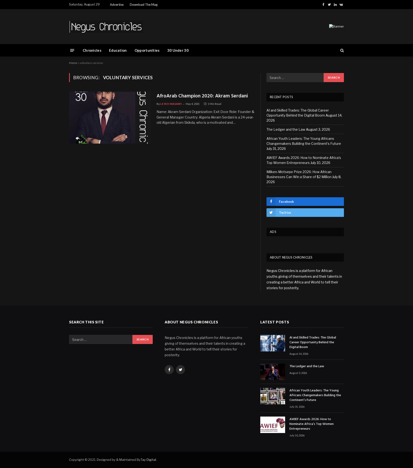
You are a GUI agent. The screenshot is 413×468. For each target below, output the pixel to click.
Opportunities (147, 50)
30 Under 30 (178, 50)
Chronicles (92, 50)
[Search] (341, 50)
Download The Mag (144, 4)
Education (118, 50)
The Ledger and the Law (285, 129)
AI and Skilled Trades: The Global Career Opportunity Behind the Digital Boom (312, 342)
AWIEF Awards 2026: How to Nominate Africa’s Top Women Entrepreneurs (311, 424)
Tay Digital (148, 460)
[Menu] (72, 50)
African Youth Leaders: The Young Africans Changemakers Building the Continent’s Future (315, 395)
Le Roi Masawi (171, 103)
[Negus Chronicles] (106, 26)
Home (73, 63)
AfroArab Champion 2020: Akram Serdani (202, 96)
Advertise (117, 4)
